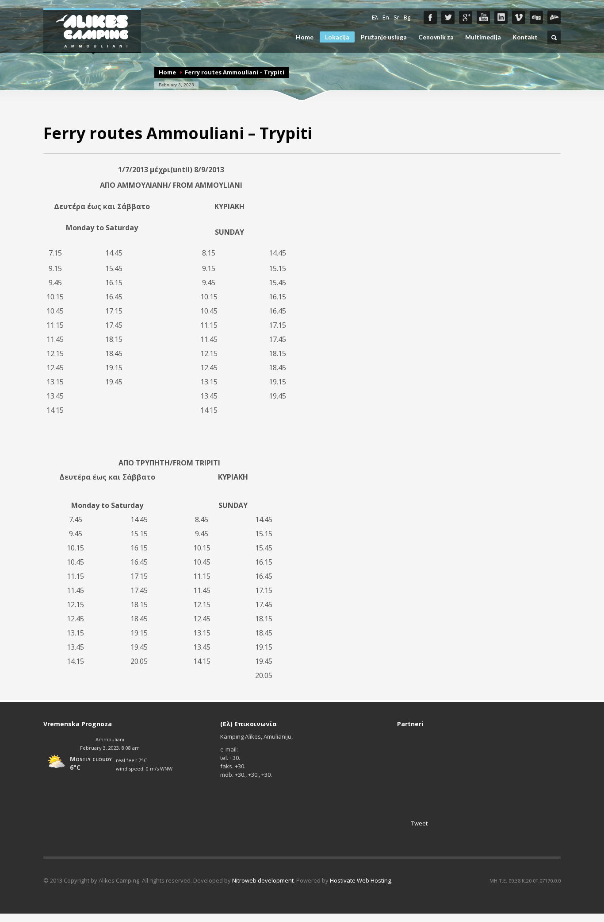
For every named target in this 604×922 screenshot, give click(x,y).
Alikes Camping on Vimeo (518, 17)
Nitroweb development (263, 880)
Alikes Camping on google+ (465, 17)
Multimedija (483, 37)
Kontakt (525, 37)
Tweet (419, 823)
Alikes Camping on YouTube (483, 17)
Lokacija (337, 37)
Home (304, 37)
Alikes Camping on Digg (536, 17)
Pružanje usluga (384, 37)
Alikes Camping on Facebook (430, 17)
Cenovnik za (436, 37)
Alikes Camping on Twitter (448, 17)
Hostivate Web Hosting (360, 880)
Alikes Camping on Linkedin (501, 17)
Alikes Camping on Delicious (554, 17)
